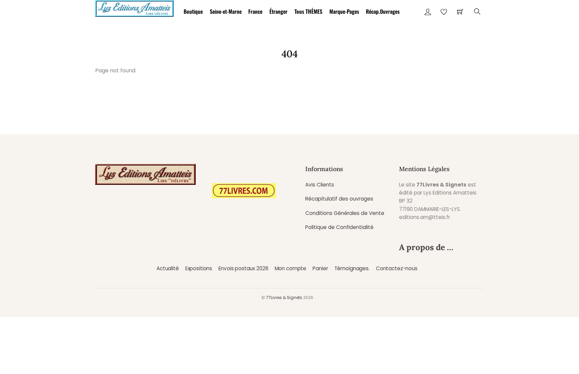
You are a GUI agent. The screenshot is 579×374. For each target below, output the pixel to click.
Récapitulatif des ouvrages (339, 198)
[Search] (477, 11)
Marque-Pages (344, 11)
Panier (320, 268)
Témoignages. (352, 268)
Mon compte (290, 268)
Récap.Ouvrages (383, 11)
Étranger (278, 11)
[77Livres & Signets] (134, 7)
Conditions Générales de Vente (344, 213)
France (255, 11)
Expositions (198, 268)
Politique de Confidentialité (339, 227)
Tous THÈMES (308, 11)
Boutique (193, 11)
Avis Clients (319, 184)
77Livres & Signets (284, 297)
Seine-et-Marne (226, 11)
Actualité (167, 268)
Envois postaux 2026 (243, 268)
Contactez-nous (396, 268)
